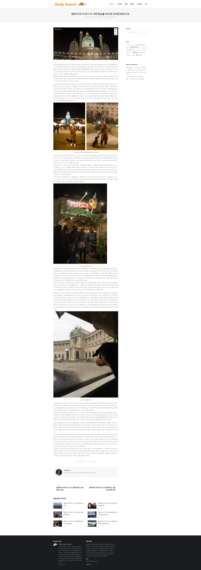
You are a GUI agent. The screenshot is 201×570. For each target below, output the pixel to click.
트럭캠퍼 (127, 55)
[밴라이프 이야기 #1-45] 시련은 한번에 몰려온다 (73, 513)
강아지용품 (128, 72)
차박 (131, 52)
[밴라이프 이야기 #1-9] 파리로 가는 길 (137, 70)
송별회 (143, 47)
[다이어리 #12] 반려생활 (140, 67)
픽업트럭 (139, 55)
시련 (127, 50)
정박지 (128, 53)
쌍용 (130, 50)
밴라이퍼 (127, 47)
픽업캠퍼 (133, 55)
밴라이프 (134, 47)
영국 (133, 50)
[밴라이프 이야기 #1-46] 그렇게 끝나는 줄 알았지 (108, 504)
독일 (135, 45)
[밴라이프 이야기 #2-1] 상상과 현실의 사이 (74, 504)
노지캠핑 (127, 45)
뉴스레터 (131, 45)
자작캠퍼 (139, 50)
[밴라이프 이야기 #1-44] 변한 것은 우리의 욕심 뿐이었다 (108, 513)
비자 (140, 47)
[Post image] (57, 505)
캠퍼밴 (135, 52)
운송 (136, 50)
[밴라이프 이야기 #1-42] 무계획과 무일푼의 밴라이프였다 (108, 522)
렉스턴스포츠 (141, 45)
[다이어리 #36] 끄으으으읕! (64, 544)
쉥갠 (146, 47)
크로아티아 (142, 53)
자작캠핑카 (144, 50)
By (89, 461)
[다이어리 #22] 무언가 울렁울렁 (135, 76)
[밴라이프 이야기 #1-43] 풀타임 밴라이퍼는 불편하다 (73, 522)
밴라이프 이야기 (58, 29)
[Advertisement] (137, 110)
